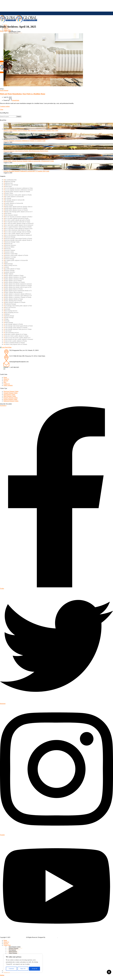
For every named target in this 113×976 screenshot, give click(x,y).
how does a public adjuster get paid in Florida (17, 220)
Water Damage (9, 322)
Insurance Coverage (10, 257)
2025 (5, 31)
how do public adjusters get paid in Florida (16, 218)
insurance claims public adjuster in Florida (16, 255)
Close (1, 109)
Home (1, 31)
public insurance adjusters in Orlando (15, 302)
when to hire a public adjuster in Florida (16, 341)
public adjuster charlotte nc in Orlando (15, 277)
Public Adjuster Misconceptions (13, 292)
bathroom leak (9, 183)
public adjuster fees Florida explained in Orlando (18, 285)
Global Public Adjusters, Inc (18, 937)
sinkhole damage (9, 316)
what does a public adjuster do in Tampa (16, 334)
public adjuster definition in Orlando (15, 282)
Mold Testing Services (11, 265)
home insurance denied (11, 215)
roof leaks (7, 309)
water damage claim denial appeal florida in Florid (19, 326)
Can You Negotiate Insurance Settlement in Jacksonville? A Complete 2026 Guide (26, 171)
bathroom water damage (11, 185)
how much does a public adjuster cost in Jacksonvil (19, 225)
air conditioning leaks (11, 179)
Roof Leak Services (10, 307)
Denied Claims (9, 193)
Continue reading (5, 106)
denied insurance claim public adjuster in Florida (18, 195)
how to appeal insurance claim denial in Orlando (18, 227)
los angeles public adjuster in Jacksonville (16, 260)
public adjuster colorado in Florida (14, 279)
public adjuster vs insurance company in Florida (18, 297)
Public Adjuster (9, 274)
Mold (6, 262)
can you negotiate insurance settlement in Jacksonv (19, 190)
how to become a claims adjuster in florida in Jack (18, 228)
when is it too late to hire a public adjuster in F (17, 337)
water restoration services (12, 332)
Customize (11, 968)
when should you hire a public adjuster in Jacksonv (19, 339)
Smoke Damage (9, 317)
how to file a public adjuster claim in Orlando (17, 233)
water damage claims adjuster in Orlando (16, 327)
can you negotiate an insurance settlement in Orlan (19, 188)
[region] (23, 963)
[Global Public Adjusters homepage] (8, 22)
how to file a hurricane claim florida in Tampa (17, 230)
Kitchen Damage (9, 258)
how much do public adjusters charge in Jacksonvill (19, 223)
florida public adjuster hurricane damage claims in (18, 206)
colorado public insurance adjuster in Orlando (17, 191)
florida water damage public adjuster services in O (18, 211)
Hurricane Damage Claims (12, 242)
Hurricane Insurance (10, 245)
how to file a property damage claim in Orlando (18, 232)
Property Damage (9, 270)
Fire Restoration (9, 201)
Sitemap (60, 937)
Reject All (22, 968)
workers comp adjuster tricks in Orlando (16, 344)
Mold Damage (9, 263)
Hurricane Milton (9, 247)
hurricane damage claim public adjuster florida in (18, 240)
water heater (8, 331)
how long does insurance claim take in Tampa (17, 221)
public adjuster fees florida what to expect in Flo (18, 287)
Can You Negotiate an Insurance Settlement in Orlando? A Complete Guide (24, 140)
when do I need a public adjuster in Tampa (16, 336)
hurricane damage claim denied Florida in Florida (18, 238)
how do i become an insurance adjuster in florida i (18, 216)
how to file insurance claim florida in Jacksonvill (18, 235)
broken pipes (8, 186)
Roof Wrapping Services (11, 312)
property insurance (10, 272)
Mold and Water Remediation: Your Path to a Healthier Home (22, 94)
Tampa (6, 319)
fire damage (8, 198)
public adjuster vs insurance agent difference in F (18, 295)
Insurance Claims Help (11, 253)
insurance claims (9, 252)
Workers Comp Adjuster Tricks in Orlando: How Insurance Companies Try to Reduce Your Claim (31, 130)
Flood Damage (4, 90)
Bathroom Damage (10, 181)
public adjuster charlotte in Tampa (14, 275)
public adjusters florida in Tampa (14, 299)
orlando (7, 267)
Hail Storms (8, 213)
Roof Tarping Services (11, 310)
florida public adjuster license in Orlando (16, 208)
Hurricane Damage (10, 237)
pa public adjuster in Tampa (12, 269)
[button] (56, 89)
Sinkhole (7, 314)
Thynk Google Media (51, 937)
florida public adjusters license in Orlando (16, 210)
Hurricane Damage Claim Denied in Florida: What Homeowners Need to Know (26, 151)
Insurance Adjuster (10, 250)
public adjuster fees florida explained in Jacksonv (18, 284)
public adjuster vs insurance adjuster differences (18, 294)
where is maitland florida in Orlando (15, 342)
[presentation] (43, 86)
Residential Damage (10, 304)
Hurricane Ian (8, 243)
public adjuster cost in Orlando (13, 280)
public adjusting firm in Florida (13, 300)
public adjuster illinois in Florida (14, 289)
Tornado (7, 321)
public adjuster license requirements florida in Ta (18, 290)
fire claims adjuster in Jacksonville (14, 196)
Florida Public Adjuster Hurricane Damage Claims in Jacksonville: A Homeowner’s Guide (29, 161)
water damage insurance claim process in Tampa (18, 329)
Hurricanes (8, 248)
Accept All (34, 968)
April (9, 31)
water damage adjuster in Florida (14, 324)
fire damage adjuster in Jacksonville (14, 200)
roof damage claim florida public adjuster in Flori (18, 305)
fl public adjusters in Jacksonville (14, 203)
